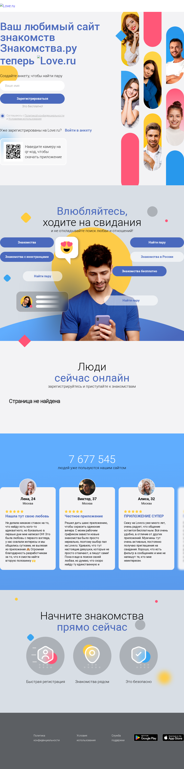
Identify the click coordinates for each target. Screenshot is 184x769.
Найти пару (42, 276)
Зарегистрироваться (32, 98)
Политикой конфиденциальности (44, 115)
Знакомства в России (157, 257)
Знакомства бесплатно (139, 271)
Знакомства (27, 242)
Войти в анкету (78, 130)
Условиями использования (25, 118)
